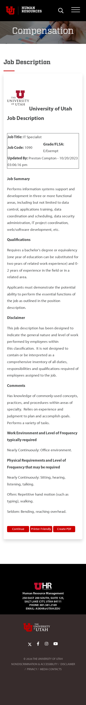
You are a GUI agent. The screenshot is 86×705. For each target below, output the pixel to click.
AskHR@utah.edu (48, 608)
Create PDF (64, 529)
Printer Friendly (41, 529)
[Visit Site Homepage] (43, 585)
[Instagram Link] (46, 644)
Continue (18, 529)
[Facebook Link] (38, 644)
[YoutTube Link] (55, 644)
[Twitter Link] (30, 644)
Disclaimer (67, 664)
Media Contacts (51, 669)
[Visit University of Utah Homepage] (10, 10)
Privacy (32, 669)
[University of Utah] (43, 627)
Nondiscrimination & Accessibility (34, 664)
